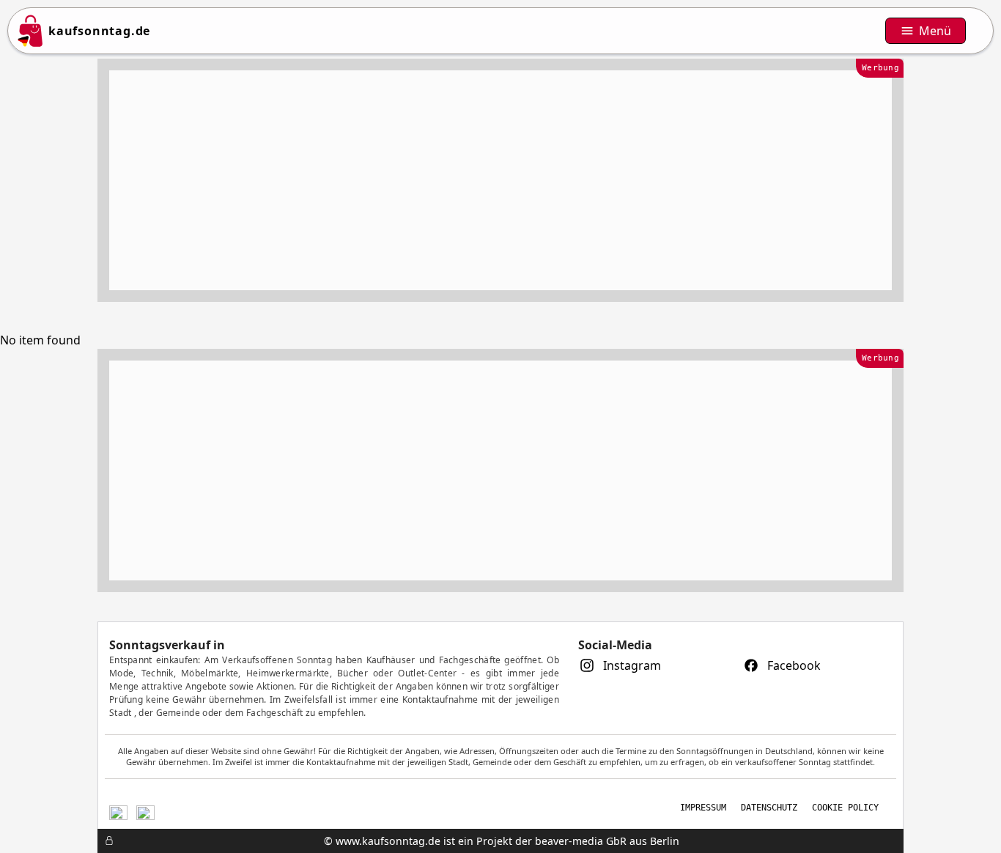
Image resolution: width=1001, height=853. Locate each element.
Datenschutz (769, 807)
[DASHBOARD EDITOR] (101, 840)
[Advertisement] (500, 180)
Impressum (703, 807)
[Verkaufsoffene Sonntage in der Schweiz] (118, 810)
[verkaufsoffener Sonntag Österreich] (145, 810)
